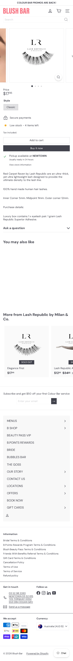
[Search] (66, 19)
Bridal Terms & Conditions (17, 540)
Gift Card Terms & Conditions (19, 558)
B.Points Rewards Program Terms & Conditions (29, 544)
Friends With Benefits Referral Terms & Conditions (31, 553)
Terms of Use (10, 566)
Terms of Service (12, 571)
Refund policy (10, 575)
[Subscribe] (54, 401)
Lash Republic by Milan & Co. (35, 316)
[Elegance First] (26, 351)
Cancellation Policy (13, 562)
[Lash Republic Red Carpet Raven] (26, 276)
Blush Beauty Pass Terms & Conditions (24, 549)
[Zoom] (58, 77)
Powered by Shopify (37, 653)
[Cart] (58, 11)
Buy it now (36, 148)
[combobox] (36, 19)
